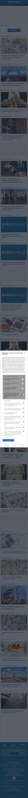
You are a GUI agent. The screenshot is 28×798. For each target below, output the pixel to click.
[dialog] (14, 399)
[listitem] (14, 376)
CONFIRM (8, 440)
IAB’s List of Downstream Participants (15, 372)
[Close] (25, 353)
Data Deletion (6, 444)
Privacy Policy (21, 444)
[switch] (23, 379)
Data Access (14, 444)
